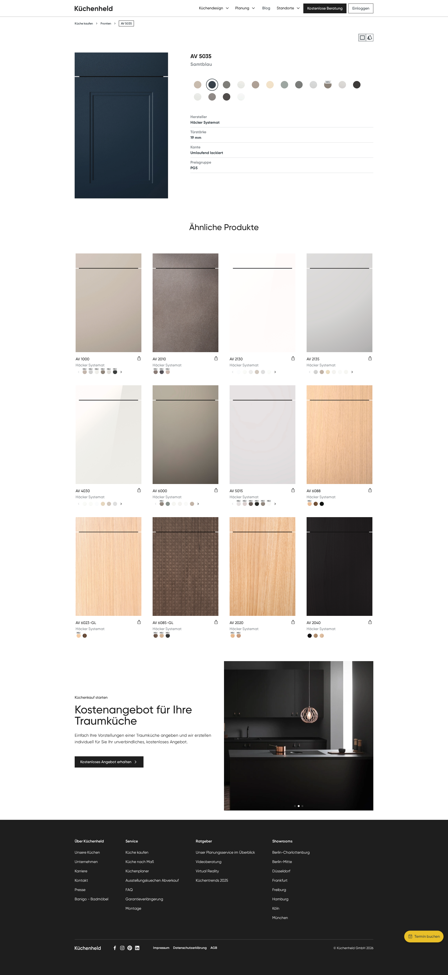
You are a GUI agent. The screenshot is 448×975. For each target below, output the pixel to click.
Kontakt (81, 880)
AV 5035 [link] (126, 23)
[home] (93, 8)
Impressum (161, 948)
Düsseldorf (281, 871)
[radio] (362, 37)
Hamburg (280, 899)
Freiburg (279, 889)
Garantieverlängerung (144, 899)
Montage (133, 908)
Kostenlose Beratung (325, 8)
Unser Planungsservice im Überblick (225, 852)
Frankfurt (279, 880)
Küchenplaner (137, 871)
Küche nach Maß (140, 861)
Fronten (106, 23)
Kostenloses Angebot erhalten (105, 762)
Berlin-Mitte (282, 861)
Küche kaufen (84, 23)
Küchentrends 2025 (212, 880)
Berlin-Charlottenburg (291, 852)
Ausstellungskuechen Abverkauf (152, 880)
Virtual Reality (207, 871)
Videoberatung (208, 861)
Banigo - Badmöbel (91, 899)
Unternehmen (86, 861)
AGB (213, 948)
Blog (266, 8)
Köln (275, 908)
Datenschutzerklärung (190, 948)
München (280, 917)
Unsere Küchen (87, 852)
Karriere (81, 871)
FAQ (129, 889)
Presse (80, 889)
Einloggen (360, 8)
